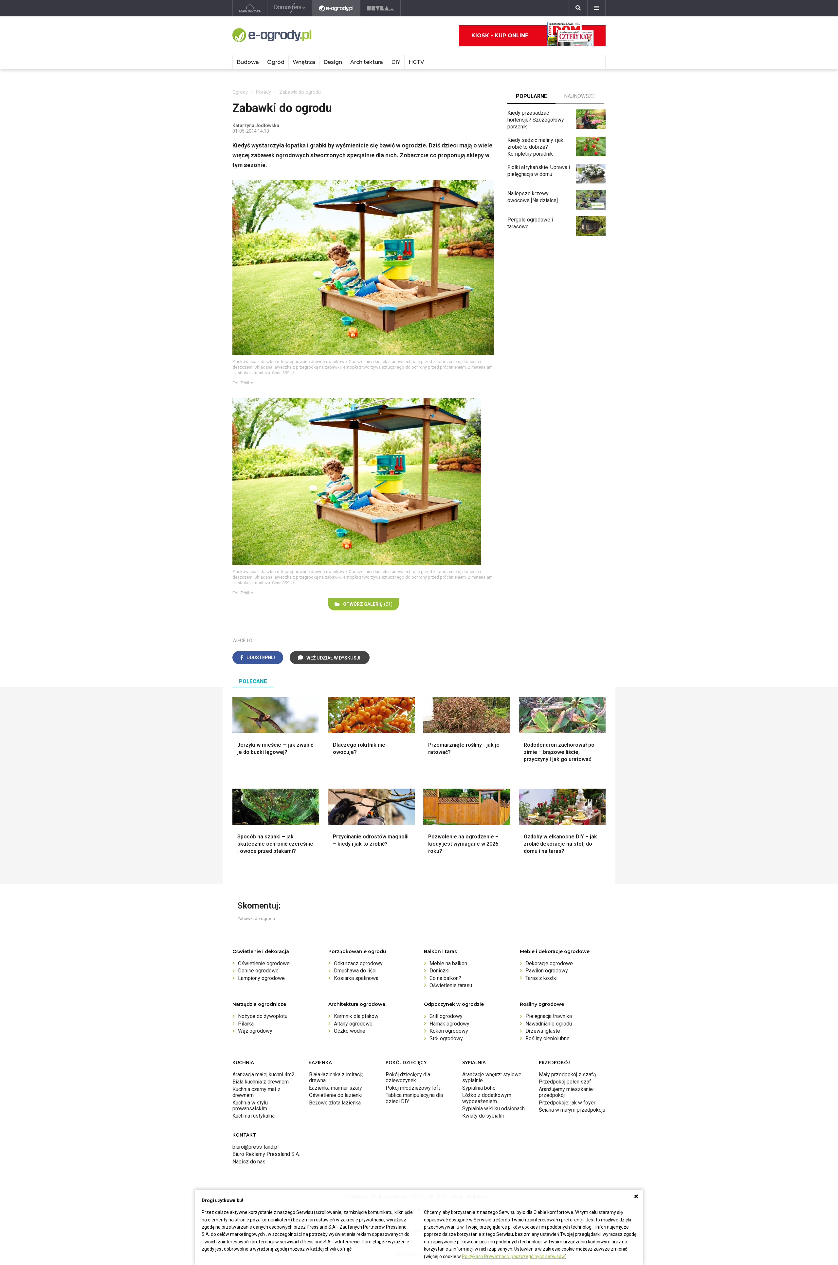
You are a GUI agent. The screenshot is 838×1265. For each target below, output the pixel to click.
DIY (395, 62)
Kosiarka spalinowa (356, 978)
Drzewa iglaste (542, 1031)
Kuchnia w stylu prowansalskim (250, 1106)
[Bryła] (380, 8)
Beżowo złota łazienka (335, 1103)
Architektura (366, 62)
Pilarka (246, 1024)
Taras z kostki (541, 978)
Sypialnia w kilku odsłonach (493, 1108)
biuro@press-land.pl (255, 1147)
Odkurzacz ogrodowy (358, 963)
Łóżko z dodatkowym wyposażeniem (486, 1098)
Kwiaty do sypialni (483, 1116)
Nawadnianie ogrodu (548, 1024)
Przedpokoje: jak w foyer (567, 1103)
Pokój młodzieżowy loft (413, 1088)
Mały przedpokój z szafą (567, 1074)
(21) (367, 604)
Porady (263, 92)
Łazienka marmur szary (335, 1088)
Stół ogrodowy (446, 1038)
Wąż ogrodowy (255, 1031)
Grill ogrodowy (446, 1016)
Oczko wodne (349, 1031)
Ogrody (240, 92)
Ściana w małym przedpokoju (572, 1110)
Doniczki (439, 971)
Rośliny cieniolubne (547, 1038)
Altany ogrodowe (353, 1024)
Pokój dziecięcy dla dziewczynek (408, 1077)
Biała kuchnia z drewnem (260, 1082)
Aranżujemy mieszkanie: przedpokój (566, 1092)
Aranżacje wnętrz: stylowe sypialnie (491, 1077)
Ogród (275, 62)
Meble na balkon (448, 963)
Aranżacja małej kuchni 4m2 (263, 1074)
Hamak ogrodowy (449, 1024)
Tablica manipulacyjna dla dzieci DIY (414, 1098)
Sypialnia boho (479, 1088)
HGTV (416, 62)
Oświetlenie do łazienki (335, 1095)
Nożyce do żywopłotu (262, 1016)
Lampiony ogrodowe (261, 978)
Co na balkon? (445, 978)
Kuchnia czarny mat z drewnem (256, 1092)
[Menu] (596, 8)
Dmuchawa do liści (355, 971)
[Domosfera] (289, 8)
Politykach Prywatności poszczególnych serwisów (513, 1256)
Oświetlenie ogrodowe (264, 963)
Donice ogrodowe (258, 971)
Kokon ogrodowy (448, 1031)
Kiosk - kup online (499, 35)
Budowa (248, 62)
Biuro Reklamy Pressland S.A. (266, 1154)
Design (332, 62)
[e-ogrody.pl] (336, 8)
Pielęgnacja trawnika (548, 1016)
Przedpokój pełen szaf (565, 1082)
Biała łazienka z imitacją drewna (336, 1077)
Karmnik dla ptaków (356, 1016)
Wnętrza (304, 62)
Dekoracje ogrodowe (549, 963)
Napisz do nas (248, 1162)
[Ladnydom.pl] (249, 8)
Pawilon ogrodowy (546, 971)
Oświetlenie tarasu (450, 985)
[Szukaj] (578, 8)
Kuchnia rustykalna (253, 1116)
